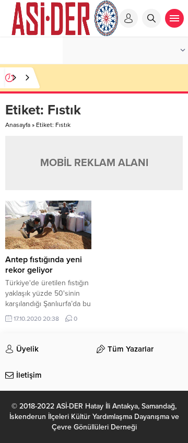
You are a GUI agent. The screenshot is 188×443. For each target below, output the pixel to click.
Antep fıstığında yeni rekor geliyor (43, 264)
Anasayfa (17, 125)
